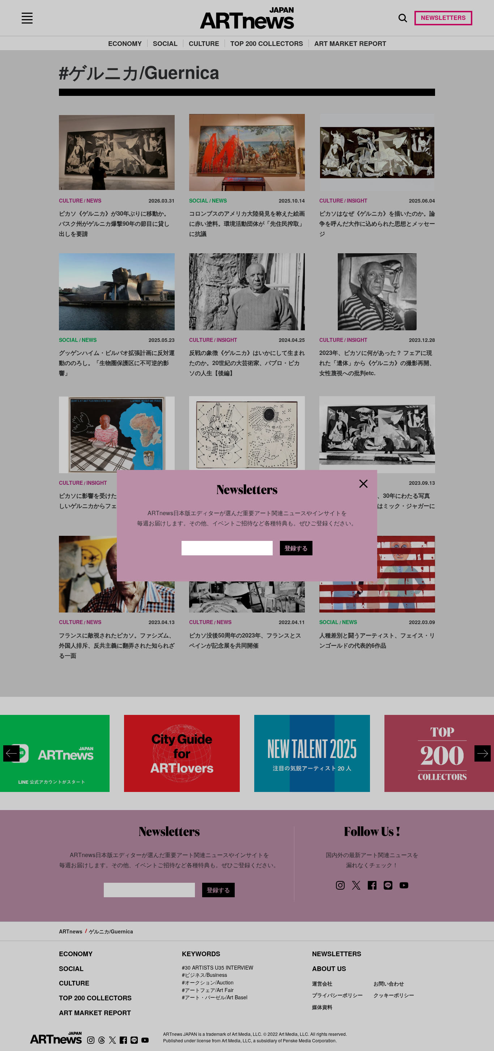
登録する (296, 548)
